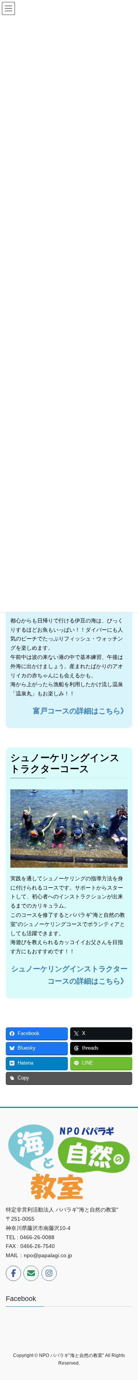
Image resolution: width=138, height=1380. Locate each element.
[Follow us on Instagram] (49, 1273)
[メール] (31, 1273)
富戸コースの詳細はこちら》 (80, 711)
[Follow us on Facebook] (13, 1273)
